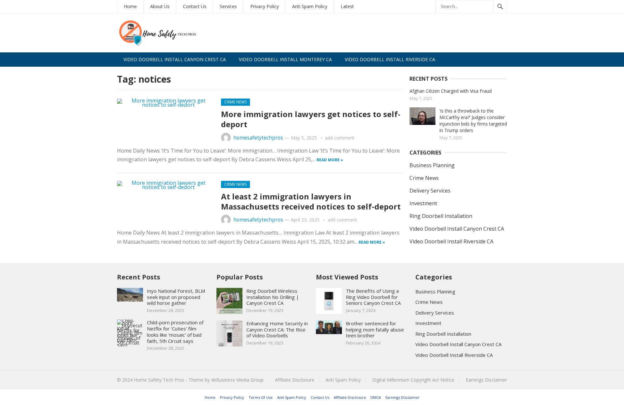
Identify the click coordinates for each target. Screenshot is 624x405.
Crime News (235, 102)
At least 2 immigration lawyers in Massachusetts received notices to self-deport (311, 201)
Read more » (330, 160)
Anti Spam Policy (309, 6)
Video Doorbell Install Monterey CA (285, 59)
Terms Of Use (261, 397)
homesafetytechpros (258, 137)
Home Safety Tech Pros (159, 380)
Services (228, 6)
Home (130, 6)
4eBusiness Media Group (237, 380)
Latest (347, 6)
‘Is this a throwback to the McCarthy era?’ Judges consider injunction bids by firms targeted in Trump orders (473, 120)
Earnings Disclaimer (486, 380)
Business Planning (432, 165)
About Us (160, 6)
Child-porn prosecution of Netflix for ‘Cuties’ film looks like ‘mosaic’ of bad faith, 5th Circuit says (175, 331)
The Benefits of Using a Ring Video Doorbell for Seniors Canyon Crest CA (373, 297)
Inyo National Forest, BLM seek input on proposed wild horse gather (176, 297)
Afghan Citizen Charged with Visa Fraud (451, 91)
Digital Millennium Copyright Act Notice (413, 380)
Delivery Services (430, 190)
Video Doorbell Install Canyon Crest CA (175, 59)
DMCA (375, 397)
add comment (340, 138)
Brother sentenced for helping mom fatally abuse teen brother (375, 329)
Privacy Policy (264, 6)
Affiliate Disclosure (294, 380)
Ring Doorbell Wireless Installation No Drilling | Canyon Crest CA (272, 297)
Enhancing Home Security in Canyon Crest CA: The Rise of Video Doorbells (277, 329)
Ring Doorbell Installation (441, 216)
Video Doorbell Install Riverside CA (390, 59)
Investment (423, 203)
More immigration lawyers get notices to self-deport (310, 119)
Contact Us (194, 6)
